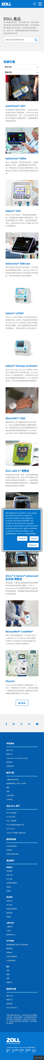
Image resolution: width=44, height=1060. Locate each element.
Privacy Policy (30, 533)
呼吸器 (8, 891)
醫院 (7, 787)
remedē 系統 (10, 817)
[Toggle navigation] (40, 4)
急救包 (8, 887)
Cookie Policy (34, 1050)
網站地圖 (8, 1050)
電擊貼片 (9, 982)
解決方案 (8, 67)
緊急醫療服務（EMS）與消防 (16, 783)
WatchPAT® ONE (15, 418)
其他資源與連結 (11, 846)
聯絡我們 (9, 762)
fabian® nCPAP (14, 313)
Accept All (22, 538)
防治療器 (9, 871)
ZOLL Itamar (10, 829)
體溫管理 (9, 913)
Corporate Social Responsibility (17, 758)
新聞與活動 (10, 766)
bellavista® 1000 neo (18, 263)
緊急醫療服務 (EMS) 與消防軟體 (17, 945)
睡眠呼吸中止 (10, 935)
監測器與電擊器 (11, 883)
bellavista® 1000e (16, 158)
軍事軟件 (9, 952)
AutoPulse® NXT (15, 106)
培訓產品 (9, 850)
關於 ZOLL (9, 750)
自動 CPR (9, 875)
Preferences (33, 545)
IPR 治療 (9, 879)
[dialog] (22, 530)
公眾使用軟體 (10, 960)
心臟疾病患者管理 (12, 779)
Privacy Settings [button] (39, 1057)
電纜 (7, 974)
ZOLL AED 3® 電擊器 (17, 471)
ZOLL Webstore (11, 1008)
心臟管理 (9, 927)
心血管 (8, 931)
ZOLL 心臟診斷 (11, 821)
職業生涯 (9, 754)
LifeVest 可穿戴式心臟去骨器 (16, 833)
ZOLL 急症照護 (11, 813)
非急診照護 (10, 795)
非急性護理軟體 (11, 956)
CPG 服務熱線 (15, 1050)
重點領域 (8, 72)
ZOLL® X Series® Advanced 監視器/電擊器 (22, 577)
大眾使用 (9, 799)
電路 (7, 978)
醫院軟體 (9, 948)
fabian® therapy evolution (21, 366)
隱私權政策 (28, 1050)
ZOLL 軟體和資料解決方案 (15, 825)
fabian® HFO (13, 211)
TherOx (10, 681)
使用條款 (22, 1050)
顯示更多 (22, 703)
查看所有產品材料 (12, 854)
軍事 (7, 791)
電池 (7, 970)
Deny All (34, 538)
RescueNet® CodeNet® (19, 631)
